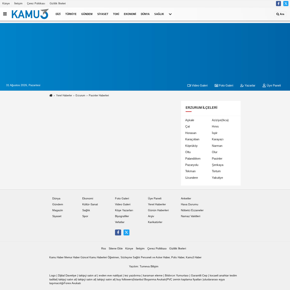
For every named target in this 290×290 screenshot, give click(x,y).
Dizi (58, 14)
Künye (6, 3)
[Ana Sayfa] (50, 95)
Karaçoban (192, 139)
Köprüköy (191, 145)
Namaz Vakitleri (190, 216)
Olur (214, 152)
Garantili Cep (199, 275)
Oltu (188, 152)
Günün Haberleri (158, 210)
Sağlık (159, 14)
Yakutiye (217, 177)
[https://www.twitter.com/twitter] (285, 3)
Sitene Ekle (116, 248)
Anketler (186, 198)
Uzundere (191, 177)
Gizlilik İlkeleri (58, 3)
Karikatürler (155, 222)
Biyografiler (122, 216)
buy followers (124, 279)
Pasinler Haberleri (99, 95)
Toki (116, 14)
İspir (214, 133)
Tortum (216, 171)
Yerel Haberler (64, 95)
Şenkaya (217, 164)
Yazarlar (249, 85)
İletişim (18, 3)
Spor (85, 216)
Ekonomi (130, 14)
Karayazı (218, 139)
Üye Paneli (273, 85)
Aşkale (189, 120)
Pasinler (217, 158)
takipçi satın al (87, 275)
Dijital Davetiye (67, 275)
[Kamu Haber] (30, 14)
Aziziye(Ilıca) (220, 120)
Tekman (190, 171)
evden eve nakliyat (110, 275)
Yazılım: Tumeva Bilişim (143, 266)
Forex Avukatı (72, 283)
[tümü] (170, 14)
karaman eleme (153, 275)
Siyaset (102, 14)
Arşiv (151, 216)
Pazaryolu (191, 164)
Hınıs (215, 126)
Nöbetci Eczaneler (192, 210)
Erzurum (80, 95)
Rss (103, 248)
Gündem (87, 14)
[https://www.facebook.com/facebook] (278, 3)
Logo (52, 275)
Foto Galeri (225, 85)
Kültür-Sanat (90, 204)
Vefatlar (119, 222)
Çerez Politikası (36, 3)
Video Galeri (199, 85)
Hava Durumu (189, 204)
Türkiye (71, 14)
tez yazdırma (132, 275)
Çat (187, 126)
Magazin (57, 210)
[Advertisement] (145, 50)
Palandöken (192, 158)
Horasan (190, 133)
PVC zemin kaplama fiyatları (184, 279)
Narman (217, 145)
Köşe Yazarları (124, 210)
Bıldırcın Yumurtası (177, 275)
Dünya (145, 14)
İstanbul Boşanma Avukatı (150, 279)
